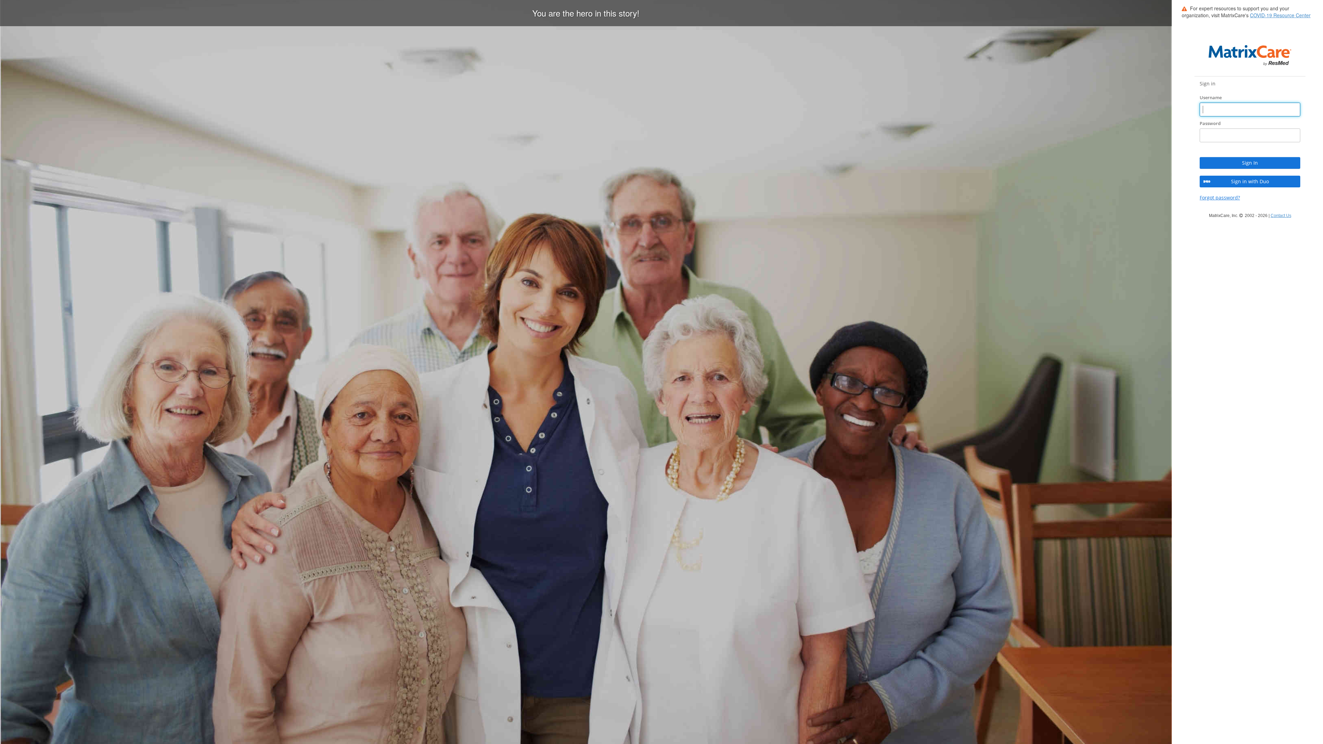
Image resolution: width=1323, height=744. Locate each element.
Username (1211, 97)
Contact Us (1281, 215)
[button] (1250, 163)
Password (1211, 123)
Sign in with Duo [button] (1250, 181)
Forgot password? (1220, 197)
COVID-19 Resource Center (1280, 15)
